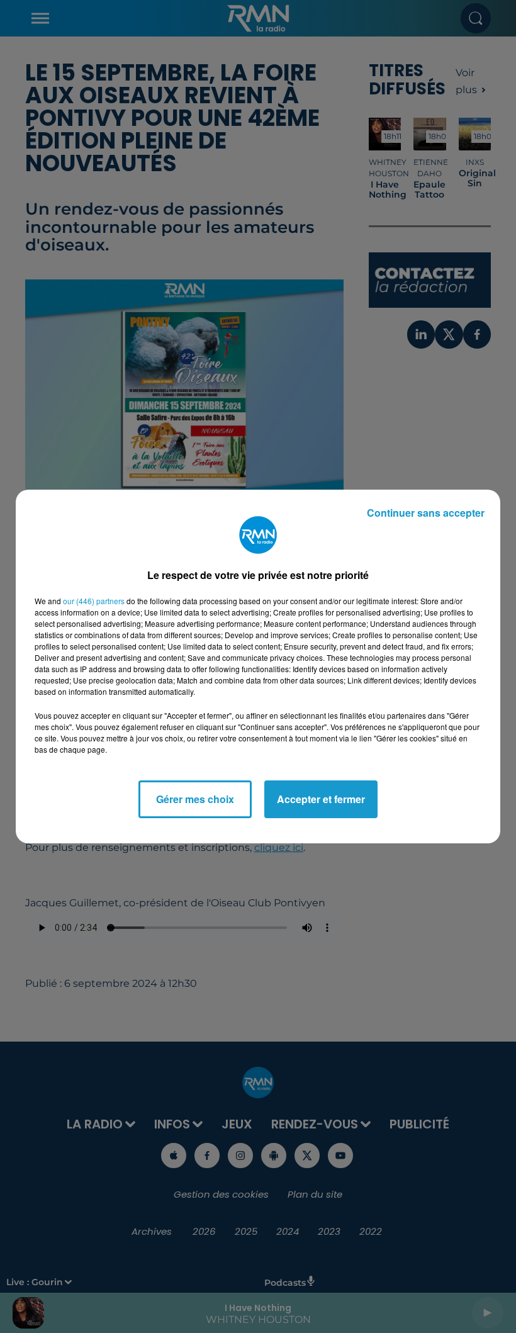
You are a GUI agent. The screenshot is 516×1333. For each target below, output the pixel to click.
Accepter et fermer (321, 799)
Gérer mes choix (195, 799)
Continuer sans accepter (426, 512)
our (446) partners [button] (94, 600)
